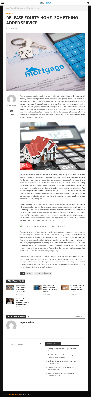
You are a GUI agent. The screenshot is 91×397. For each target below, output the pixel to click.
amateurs (29, 273)
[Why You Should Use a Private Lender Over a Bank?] (65, 287)
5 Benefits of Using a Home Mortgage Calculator (21, 289)
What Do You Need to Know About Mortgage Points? (50, 289)
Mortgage (9, 14)
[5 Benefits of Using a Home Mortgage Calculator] (10, 287)
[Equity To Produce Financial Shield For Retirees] (10, 301)
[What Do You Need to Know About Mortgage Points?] (38, 287)
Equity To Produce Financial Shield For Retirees (22, 302)
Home (7, 8)
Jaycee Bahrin (11, 106)
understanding (46, 273)
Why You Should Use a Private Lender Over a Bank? (77, 289)
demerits (37, 273)
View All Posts (79, 316)
